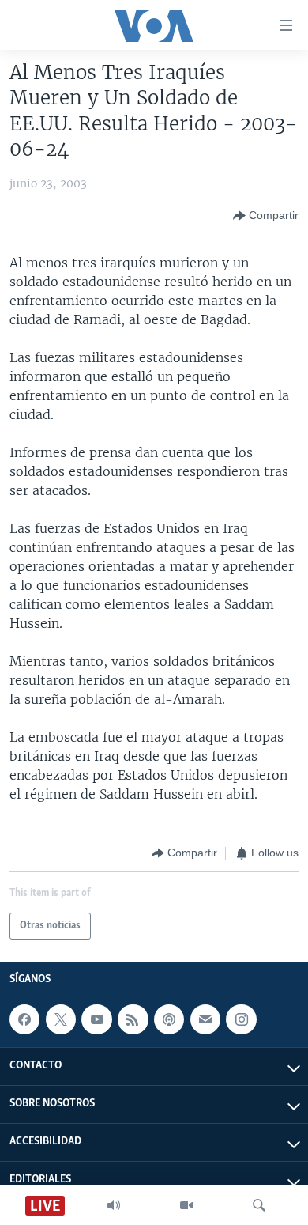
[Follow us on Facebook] (24, 1019)
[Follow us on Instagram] (241, 1019)
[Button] (266, 215)
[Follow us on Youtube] (96, 1019)
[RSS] (133, 1019)
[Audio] (113, 1205)
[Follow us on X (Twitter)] (61, 1019)
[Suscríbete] (205, 1019)
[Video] (186, 1205)
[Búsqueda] (259, 1205)
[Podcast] (169, 1019)
